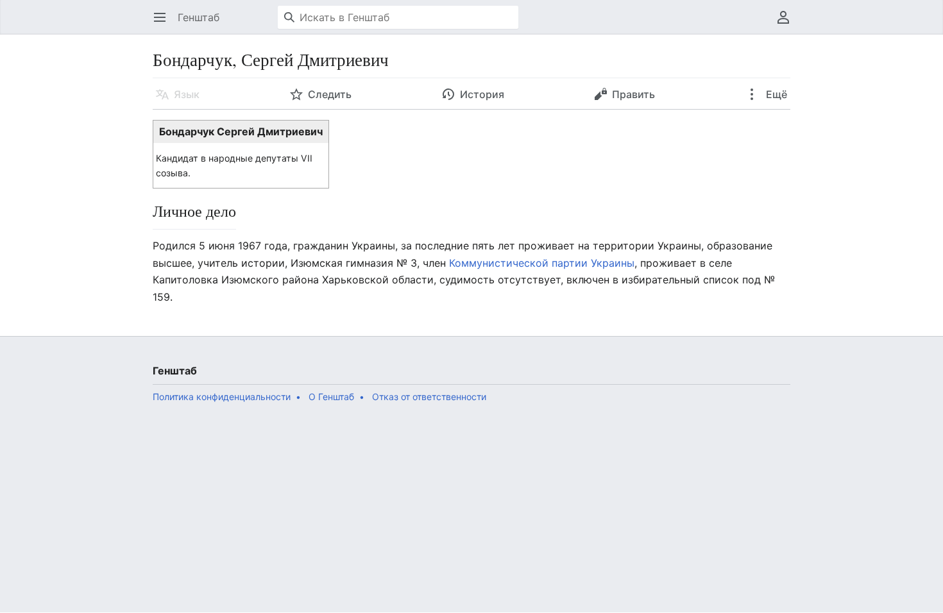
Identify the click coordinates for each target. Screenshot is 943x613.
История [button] (482, 94)
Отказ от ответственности (429, 396)
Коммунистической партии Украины (541, 262)
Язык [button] (187, 94)
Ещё (775, 94)
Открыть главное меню (163, 23)
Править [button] (633, 94)
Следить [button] (330, 94)
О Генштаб (331, 396)
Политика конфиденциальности (222, 396)
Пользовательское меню (787, 23)
